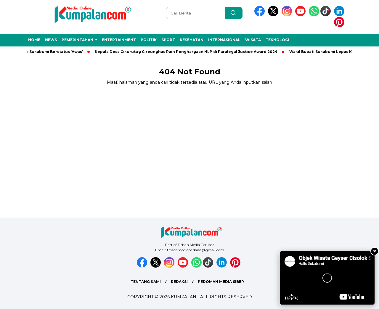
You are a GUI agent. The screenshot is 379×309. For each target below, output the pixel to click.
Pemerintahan (77, 40)
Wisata (253, 40)
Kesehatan (191, 40)
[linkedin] (340, 15)
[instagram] (288, 15)
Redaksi (179, 281)
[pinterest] (340, 26)
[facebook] (260, 15)
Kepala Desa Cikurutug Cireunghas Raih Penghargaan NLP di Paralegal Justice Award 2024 (182, 51)
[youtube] (301, 15)
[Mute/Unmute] (296, 298)
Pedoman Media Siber (221, 281)
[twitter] (274, 15)
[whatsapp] (314, 15)
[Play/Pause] (286, 298)
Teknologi (277, 40)
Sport (168, 40)
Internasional (224, 40)
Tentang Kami (146, 281)
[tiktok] (326, 15)
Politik (149, 40)
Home (34, 40)
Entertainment (119, 40)
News (51, 40)
